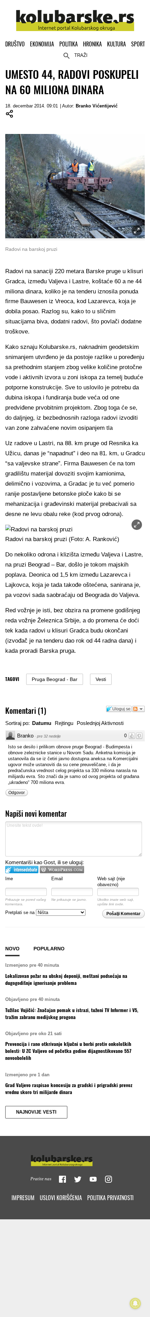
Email (57, 878)
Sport (138, 44)
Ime (9, 878)
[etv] (75, 1159)
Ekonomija (42, 44)
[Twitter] (78, 1179)
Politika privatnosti (110, 1198)
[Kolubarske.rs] (75, 16)
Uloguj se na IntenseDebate (21, 869)
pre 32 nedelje (49, 736)
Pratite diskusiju (138, 709)
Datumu (41, 723)
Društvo (15, 44)
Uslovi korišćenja (61, 1198)
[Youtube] (93, 1179)
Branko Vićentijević (97, 106)
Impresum (23, 1198)
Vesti (101, 679)
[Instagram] (108, 1179)
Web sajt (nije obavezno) (111, 881)
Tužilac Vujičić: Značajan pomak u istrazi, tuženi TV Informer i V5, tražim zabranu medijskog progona (71, 1013)
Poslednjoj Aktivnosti (100, 723)
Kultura (116, 44)
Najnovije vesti (36, 1112)
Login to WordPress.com (62, 869)
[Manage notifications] (135, 1303)
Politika (68, 44)
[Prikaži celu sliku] (137, 524)
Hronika (92, 44)
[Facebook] (62, 1179)
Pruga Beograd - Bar (54, 679)
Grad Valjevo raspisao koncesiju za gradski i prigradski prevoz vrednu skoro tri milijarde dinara (68, 1088)
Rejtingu (64, 723)
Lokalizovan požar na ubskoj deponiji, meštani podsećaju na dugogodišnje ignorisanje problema (66, 979)
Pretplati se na (20, 912)
